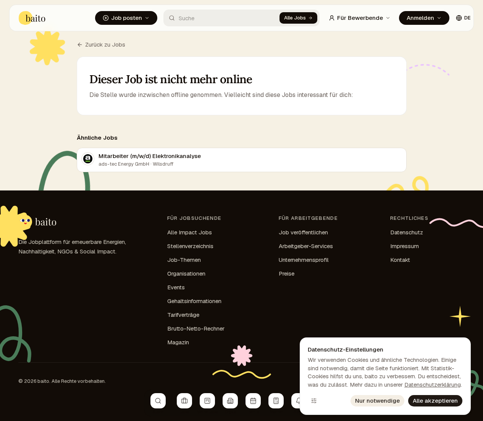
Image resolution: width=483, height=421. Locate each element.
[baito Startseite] (32, 18)
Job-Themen (184, 259)
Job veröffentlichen (303, 232)
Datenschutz (406, 232)
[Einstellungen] (314, 401)
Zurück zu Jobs (105, 44)
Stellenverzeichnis (190, 246)
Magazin (178, 342)
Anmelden (420, 17)
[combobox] (221, 18)
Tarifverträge (183, 314)
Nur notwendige (377, 400)
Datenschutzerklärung (432, 384)
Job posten (126, 17)
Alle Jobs (295, 18)
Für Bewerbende (360, 17)
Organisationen (186, 273)
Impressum (404, 246)
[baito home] (37, 222)
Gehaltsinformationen (194, 301)
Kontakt (400, 259)
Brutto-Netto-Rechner (196, 328)
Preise (286, 273)
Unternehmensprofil (304, 259)
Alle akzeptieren (435, 400)
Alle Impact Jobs (189, 232)
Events (176, 287)
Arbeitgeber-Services (306, 246)
